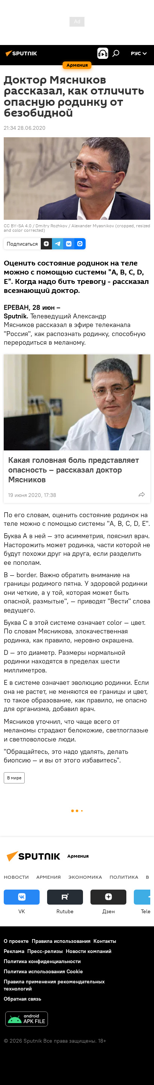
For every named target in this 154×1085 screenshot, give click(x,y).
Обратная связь (22, 998)
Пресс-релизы (45, 951)
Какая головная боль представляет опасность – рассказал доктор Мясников (73, 469)
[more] (141, 494)
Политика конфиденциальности (42, 961)
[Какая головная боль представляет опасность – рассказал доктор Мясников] (77, 402)
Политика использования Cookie (43, 971)
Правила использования (61, 941)
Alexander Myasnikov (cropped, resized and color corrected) (77, 228)
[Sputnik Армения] (22, 56)
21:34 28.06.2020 (25, 128)
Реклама (14, 951)
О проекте (16, 941)
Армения (48, 876)
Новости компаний (88, 951)
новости (16, 876)
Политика (124, 876)
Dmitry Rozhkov (51, 225)
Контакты (104, 941)
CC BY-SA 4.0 (17, 225)
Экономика (85, 876)
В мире (14, 777)
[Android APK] (26, 1019)
